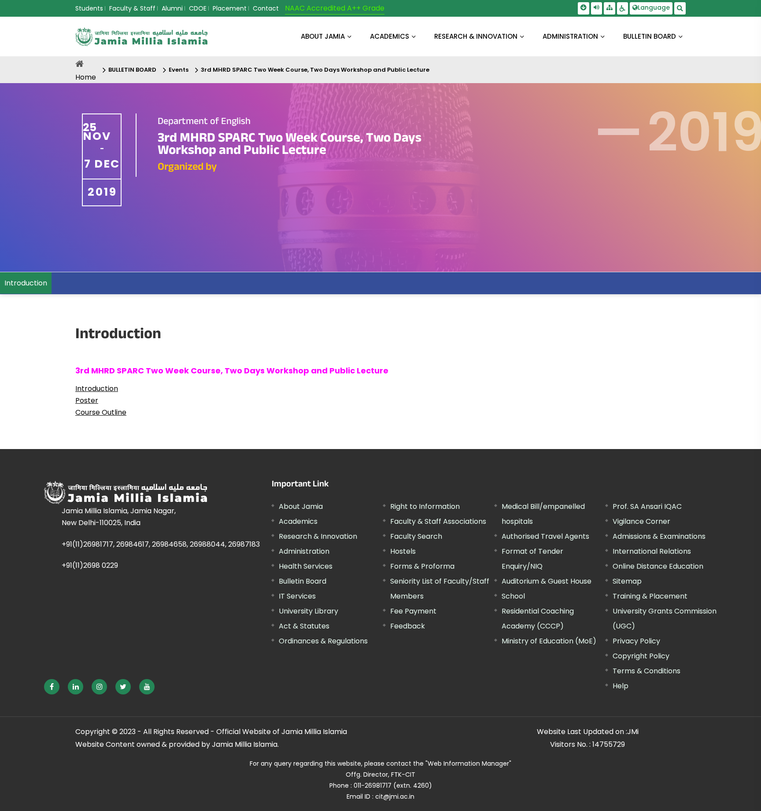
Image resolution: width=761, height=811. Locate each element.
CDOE (198, 8)
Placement (230, 8)
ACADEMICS (389, 36)
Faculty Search (416, 536)
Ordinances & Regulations (323, 641)
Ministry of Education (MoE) (549, 641)
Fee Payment (413, 611)
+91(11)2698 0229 (90, 565)
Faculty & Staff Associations (438, 521)
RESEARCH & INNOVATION (475, 36)
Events (178, 70)
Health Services (305, 566)
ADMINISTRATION (570, 36)
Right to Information (425, 506)
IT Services (297, 596)
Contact (266, 8)
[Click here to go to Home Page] (141, 36)
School (513, 596)
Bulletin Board (302, 581)
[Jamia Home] (125, 492)
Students (89, 8)
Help (620, 686)
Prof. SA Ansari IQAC (647, 506)
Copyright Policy (641, 656)
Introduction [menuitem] (25, 283)
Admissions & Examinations (659, 536)
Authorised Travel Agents (545, 536)
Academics (298, 521)
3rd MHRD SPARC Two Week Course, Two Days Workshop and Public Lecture (315, 70)
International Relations (652, 551)
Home (85, 77)
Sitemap (627, 581)
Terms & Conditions (646, 671)
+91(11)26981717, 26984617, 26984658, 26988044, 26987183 (161, 544)
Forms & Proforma (422, 566)
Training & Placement (650, 596)
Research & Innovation (318, 536)
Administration (304, 551)
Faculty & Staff (132, 8)
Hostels (403, 551)
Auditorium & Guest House (546, 581)
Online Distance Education (658, 566)
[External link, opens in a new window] (51, 686)
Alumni (172, 8)
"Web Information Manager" (468, 763)
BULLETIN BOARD (649, 36)
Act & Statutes (304, 626)
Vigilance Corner (641, 521)
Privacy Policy (636, 641)
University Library (308, 611)
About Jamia (323, 36)
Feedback (407, 626)
